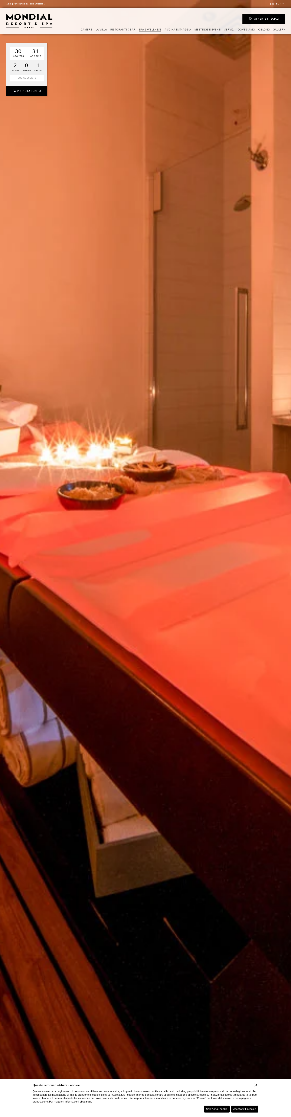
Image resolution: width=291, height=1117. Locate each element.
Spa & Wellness (150, 30)
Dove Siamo (246, 30)
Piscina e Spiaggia (177, 30)
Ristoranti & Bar (122, 30)
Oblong (264, 30)
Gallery (279, 30)
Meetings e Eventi (207, 30)
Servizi (229, 30)
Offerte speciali (266, 19)
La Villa (101, 30)
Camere (86, 30)
